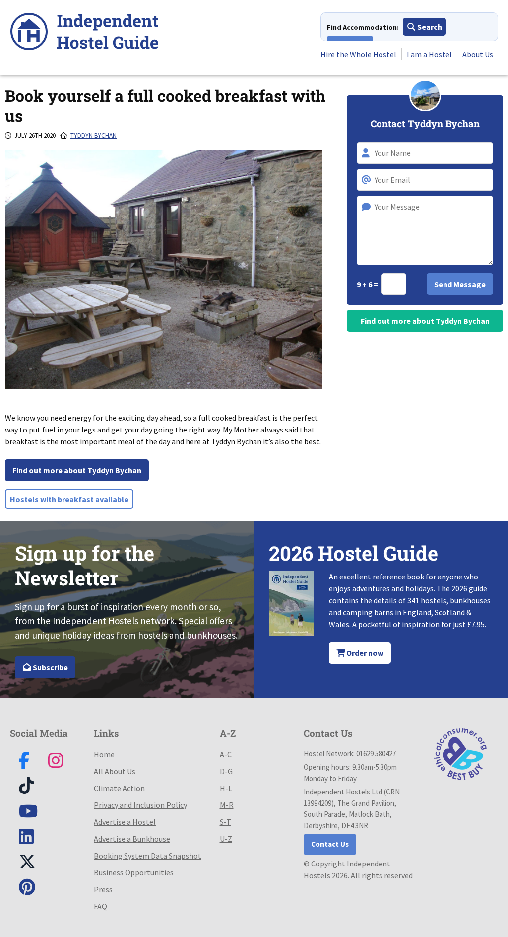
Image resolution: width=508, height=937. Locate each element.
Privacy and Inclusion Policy (140, 805)
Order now (364, 653)
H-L (226, 788)
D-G (226, 771)
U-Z (226, 839)
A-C (226, 754)
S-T (225, 822)
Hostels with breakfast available (69, 499)
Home (104, 754)
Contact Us (330, 844)
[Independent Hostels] (84, 33)
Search (429, 27)
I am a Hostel (429, 54)
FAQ (100, 906)
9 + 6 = (368, 284)
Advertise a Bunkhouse (132, 839)
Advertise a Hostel (125, 822)
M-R (227, 805)
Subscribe (49, 667)
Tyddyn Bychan (93, 135)
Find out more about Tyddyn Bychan (76, 470)
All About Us (114, 771)
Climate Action (119, 788)
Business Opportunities (134, 872)
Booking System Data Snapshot (147, 856)
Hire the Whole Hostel (358, 54)
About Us (477, 54)
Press (103, 889)
